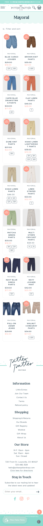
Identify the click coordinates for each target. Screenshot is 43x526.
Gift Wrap (21, 434)
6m (12, 112)
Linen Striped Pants (31, 191)
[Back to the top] (39, 512)
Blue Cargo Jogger (11, 58)
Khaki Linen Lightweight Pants (31, 144)
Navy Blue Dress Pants (11, 282)
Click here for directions (21, 470)
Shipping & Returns (21, 418)
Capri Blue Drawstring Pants (11, 100)
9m (34, 155)
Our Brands (21, 422)
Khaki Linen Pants (11, 190)
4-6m (31, 68)
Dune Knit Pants (11, 143)
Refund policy (21, 405)
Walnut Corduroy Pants (31, 325)
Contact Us (21, 397)
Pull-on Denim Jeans (11, 325)
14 (31, 203)
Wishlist (21, 430)
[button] (34, 7)
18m (14, 68)
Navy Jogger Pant (31, 282)
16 (33, 246)
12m (8, 68)
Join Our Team (21, 393)
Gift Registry (21, 426)
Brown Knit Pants (31, 58)
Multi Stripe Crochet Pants (31, 236)
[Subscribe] (38, 492)
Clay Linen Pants (31, 99)
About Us (21, 437)
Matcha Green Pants (11, 235)
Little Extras (21, 390)
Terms (21, 401)
